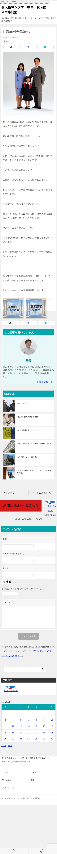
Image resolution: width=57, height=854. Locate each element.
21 (28, 732)
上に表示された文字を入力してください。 (23, 589)
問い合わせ (7, 780)
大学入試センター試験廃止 (27, 457)
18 (5, 732)
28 (28, 739)
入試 (5, 41)
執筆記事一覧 (46, 382)
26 (13, 739)
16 (44, 726)
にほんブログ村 (11, 691)
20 (21, 732)
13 (21, 726)
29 (36, 739)
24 (52, 732)
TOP (25, 758)
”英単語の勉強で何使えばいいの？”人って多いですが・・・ (34, 471)
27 (21, 739)
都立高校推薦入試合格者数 (27, 417)
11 (5, 726)
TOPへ (42, 852)
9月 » (10, 746)
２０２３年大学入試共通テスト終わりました (34, 444)
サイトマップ (8, 788)
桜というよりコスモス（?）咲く (42, 493)
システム (34, 772)
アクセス (6, 772)
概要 (32, 780)
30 (44, 739)
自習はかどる (22, 403)
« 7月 (3, 746)
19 (13, 732)
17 (52, 726)
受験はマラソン (10, 493)
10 (52, 720)
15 (36, 726)
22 (36, 732)
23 (44, 732)
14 (28, 726)
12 (13, 726)
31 (52, 739)
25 (5, 739)
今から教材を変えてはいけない (29, 430)
